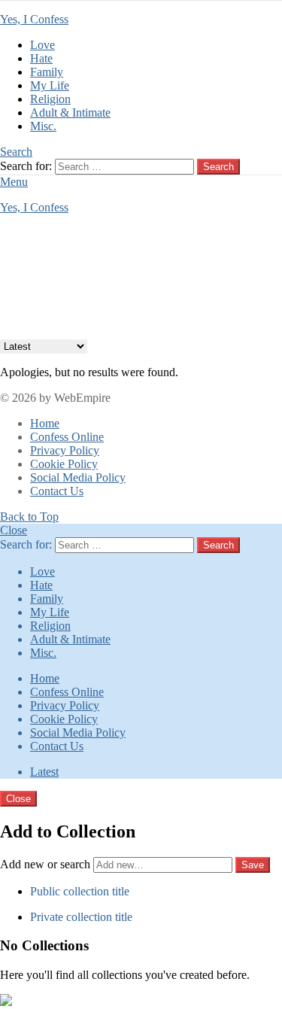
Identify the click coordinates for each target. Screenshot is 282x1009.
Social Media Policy (78, 477)
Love (42, 44)
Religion (50, 99)
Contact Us (56, 491)
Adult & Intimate (70, 112)
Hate (41, 58)
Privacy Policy (64, 450)
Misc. (43, 126)
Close (13, 530)
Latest (44, 771)
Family (46, 71)
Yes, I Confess (34, 19)
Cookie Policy (64, 463)
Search (218, 166)
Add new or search (46, 864)
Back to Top (29, 516)
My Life (49, 85)
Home (44, 423)
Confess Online (67, 436)
